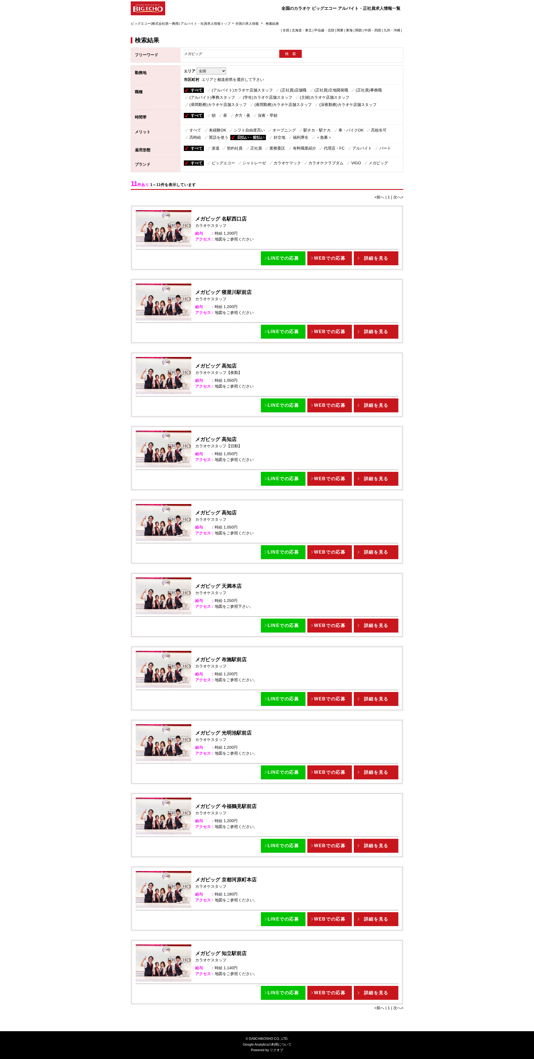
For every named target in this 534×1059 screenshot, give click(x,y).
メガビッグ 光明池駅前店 (223, 733)
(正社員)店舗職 (293, 90)
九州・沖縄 (392, 30)
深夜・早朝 (267, 115)
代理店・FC (334, 148)
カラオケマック (287, 163)
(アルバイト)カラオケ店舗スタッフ (242, 90)
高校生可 (379, 130)
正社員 (256, 148)
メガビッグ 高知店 (216, 366)
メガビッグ (378, 163)
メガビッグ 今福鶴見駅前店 (226, 806)
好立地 (279, 137)
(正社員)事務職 (369, 90)
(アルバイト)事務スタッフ (212, 97)
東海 (349, 30)
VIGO (356, 163)
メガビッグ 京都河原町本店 (226, 879)
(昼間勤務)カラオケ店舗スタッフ (218, 104)
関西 (358, 30)
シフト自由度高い (249, 130)
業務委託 (277, 148)
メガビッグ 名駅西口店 (221, 219)
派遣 (215, 148)
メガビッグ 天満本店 (218, 586)
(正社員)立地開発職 (331, 90)
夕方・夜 (242, 115)
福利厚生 (300, 137)
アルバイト (362, 148)
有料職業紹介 (304, 148)
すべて (196, 90)
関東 (340, 30)
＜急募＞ (324, 137)
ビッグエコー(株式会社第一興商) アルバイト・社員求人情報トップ (181, 24)
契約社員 (235, 148)
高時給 (195, 137)
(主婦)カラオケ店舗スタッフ (324, 97)
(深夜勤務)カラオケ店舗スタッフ (348, 104)
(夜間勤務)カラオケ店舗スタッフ (283, 104)
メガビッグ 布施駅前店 (221, 659)
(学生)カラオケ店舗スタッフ (267, 97)
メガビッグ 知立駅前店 (221, 953)
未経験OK (217, 130)
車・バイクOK (351, 130)
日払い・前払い (250, 137)
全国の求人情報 (247, 24)
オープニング (284, 130)
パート (385, 148)
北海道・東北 (302, 30)
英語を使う (218, 137)
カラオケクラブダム (325, 163)
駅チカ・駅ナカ (317, 130)
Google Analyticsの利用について (267, 1044)
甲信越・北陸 (324, 30)
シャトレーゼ (254, 163)
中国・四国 (372, 30)
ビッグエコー (223, 163)
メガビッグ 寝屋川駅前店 (223, 292)
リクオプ (276, 1050)
